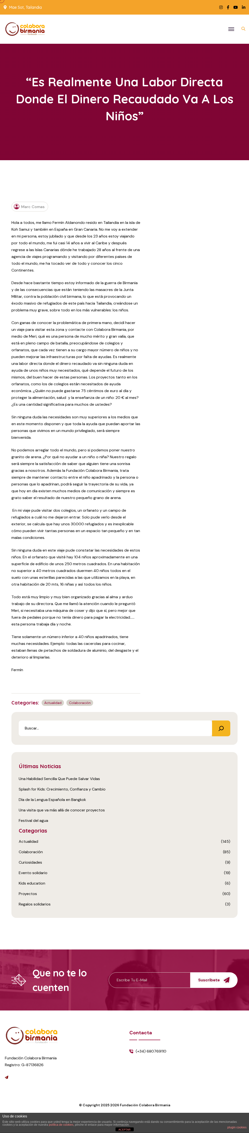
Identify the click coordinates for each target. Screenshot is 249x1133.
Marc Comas (32, 206)
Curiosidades (30, 862)
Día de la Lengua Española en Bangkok (52, 799)
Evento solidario (33, 872)
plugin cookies (237, 1127)
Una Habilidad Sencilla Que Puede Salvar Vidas (59, 778)
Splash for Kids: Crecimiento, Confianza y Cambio (62, 789)
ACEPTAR (124, 1129)
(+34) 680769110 (151, 1051)
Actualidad (53, 703)
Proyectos (28, 893)
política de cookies (61, 1124)
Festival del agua (33, 820)
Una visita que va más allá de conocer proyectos (62, 810)
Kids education (32, 883)
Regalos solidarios (35, 904)
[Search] (221, 728)
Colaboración (80, 703)
